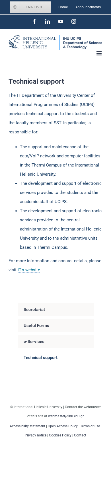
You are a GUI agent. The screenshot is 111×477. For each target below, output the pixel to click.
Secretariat (34, 309)
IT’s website (29, 269)
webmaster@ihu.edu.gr (66, 416)
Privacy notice (35, 435)
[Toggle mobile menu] (99, 53)
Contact (80, 435)
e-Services (34, 341)
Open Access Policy (63, 426)
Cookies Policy (60, 435)
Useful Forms (36, 325)
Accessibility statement (27, 426)
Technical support (40, 357)
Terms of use (90, 426)
